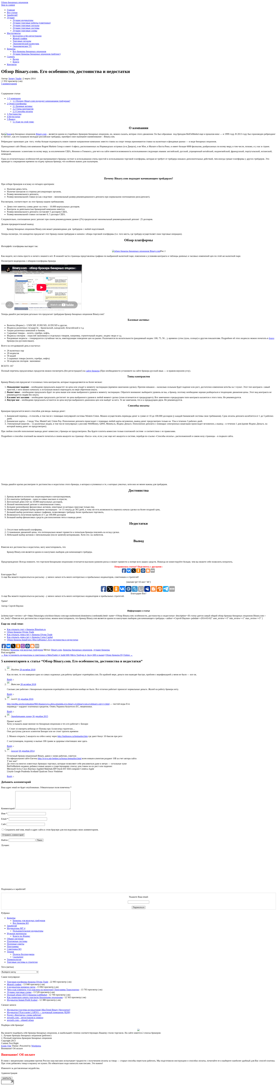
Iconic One (6, 1046)
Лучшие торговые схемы (25, 30)
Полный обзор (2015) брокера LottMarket (27, 995)
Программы (13, 946)
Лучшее (11, 17)
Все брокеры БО (21, 923)
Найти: (4, 840)
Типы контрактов (23, 109)
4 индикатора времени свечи (21, 987)
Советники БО (14, 949)
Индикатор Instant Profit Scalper (22, 1000)
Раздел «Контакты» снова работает (24, 1015)
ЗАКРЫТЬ (6, 1078)
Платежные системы (17, 941)
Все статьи (12, 12)
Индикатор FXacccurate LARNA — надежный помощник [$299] (38, 1012)
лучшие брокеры (101, 650)
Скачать (11, 56)
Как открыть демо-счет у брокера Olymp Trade (29, 634)
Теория (10, 951)
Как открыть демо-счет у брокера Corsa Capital (30, 637)
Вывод (11, 119)
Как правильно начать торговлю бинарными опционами (35, 997)
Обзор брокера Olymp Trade (20, 632)
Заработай (12, 925)
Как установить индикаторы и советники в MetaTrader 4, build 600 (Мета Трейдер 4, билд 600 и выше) (53, 655)
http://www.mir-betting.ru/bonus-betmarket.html (59, 758)
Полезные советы (15, 944)
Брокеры (11, 49)
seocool (14, 751)
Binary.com (41, 134)
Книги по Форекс (21, 936)
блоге (271, 338)
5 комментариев (9, 83)
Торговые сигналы (22, 41)
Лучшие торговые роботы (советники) (32, 23)
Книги (16, 62)
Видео (16, 59)
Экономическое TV (22, 46)
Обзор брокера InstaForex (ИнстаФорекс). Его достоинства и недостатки (42, 640)
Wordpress (36, 1046)
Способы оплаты (23, 111)
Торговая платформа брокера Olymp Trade (27, 982)
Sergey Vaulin (15, 78)
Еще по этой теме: (23, 122)
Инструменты (14, 33)
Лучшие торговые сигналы (26, 25)
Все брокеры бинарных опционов (29, 51)
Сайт (3, 824)
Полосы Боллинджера (23, 954)
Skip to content (8, 5)
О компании (14, 98)
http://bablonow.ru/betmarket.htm (73, 736)
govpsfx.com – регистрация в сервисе (25, 1017)
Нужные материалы (17, 933)
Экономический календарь (26, 43)
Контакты (12, 64)
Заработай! (12, 15)
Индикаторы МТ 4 (16, 928)
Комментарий (8, 808)
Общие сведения (15, 938)
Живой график (20, 38)
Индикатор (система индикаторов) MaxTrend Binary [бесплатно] (38, 1010)
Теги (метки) (7, 967)
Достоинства (14, 114)
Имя (4, 813)
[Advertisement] (138, 169)
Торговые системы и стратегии (22, 962)
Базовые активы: (23, 106)
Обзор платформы (17, 103)
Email (4, 819)
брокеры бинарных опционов (77, 650)
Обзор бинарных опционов (14, 2)
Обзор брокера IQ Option (119, 655)
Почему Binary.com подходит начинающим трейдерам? (41, 101)
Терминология (14, 959)
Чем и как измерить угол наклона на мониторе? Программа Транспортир (43, 989)
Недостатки (13, 116)
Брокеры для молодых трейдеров (27, 650)
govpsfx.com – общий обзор (20, 1020)
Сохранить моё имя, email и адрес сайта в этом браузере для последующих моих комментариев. (52, 829)
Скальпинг (18, 957)
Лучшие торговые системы (26, 28)
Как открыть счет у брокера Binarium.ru (26, 629)
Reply (9, 679)
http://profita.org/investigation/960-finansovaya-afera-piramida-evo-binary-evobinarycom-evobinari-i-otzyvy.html (58, 704)
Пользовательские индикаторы (28, 931)
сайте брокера (93, 371)
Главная (11, 10)
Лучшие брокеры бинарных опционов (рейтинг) (37, 54)
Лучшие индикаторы (23, 20)
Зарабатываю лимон (21, 716)
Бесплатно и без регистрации (27, 36)
